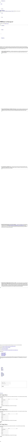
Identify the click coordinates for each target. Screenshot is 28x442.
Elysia (7, 23)
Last (16, 428)
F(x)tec (2, 372)
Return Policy (2, 373)
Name (3, 382)
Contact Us (2, 370)
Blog (5, 23)
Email (2, 401)
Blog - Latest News (2, 10)
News (1, 368)
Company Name (3, 414)
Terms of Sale (2, 375)
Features (2, 367)
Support (2, 369)
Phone (2, 402)
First (8, 428)
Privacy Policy (2, 374)
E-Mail (3, 383)
